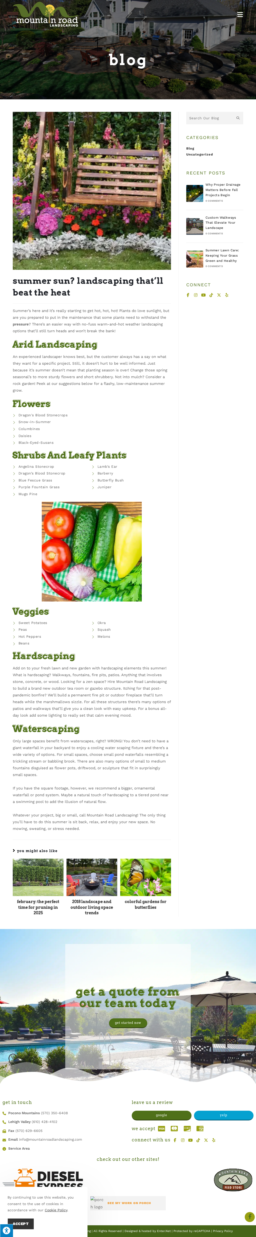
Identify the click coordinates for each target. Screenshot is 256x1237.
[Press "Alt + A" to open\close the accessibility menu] (6, 1230)
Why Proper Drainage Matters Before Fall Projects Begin (223, 190)
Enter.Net (164, 1231)
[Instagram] (196, 295)
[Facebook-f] (188, 295)
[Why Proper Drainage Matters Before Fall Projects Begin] (194, 193)
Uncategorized (199, 154)
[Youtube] (204, 295)
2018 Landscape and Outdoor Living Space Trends (91, 907)
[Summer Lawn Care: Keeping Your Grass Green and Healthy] (194, 259)
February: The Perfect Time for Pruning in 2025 (38, 907)
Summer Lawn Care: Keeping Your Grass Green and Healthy (222, 255)
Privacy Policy (223, 1231)
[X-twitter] (219, 295)
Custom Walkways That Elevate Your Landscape (221, 223)
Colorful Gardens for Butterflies (145, 904)
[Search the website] (214, 118)
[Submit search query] (238, 118)
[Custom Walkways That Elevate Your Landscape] (194, 226)
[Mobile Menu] (240, 14)
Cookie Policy (56, 1210)
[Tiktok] (212, 295)
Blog (190, 148)
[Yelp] (227, 295)
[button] (128, 1023)
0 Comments (214, 200)
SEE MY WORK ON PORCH (129, 1203)
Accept (21, 1224)
